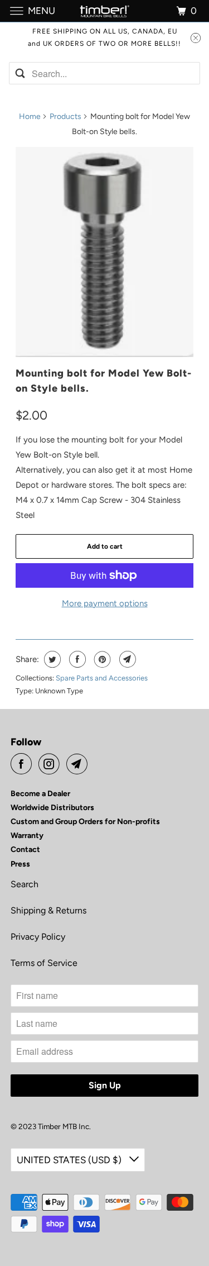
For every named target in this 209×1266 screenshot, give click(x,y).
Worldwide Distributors (52, 807)
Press (20, 864)
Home (30, 116)
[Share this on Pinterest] (101, 659)
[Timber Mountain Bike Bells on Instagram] (51, 763)
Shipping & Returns (48, 910)
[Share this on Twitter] (51, 659)
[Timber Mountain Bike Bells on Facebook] (23, 763)
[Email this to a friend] (126, 659)
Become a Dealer (40, 793)
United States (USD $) (70, 1159)
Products (65, 116)
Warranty (27, 835)
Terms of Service (44, 963)
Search (24, 884)
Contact (25, 849)
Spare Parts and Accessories (102, 678)
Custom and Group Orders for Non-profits (85, 821)
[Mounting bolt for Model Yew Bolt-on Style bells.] (104, 252)
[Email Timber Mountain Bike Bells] (79, 763)
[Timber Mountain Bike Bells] (104, 11)
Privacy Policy (38, 936)
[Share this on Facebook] (76, 659)
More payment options (105, 603)
